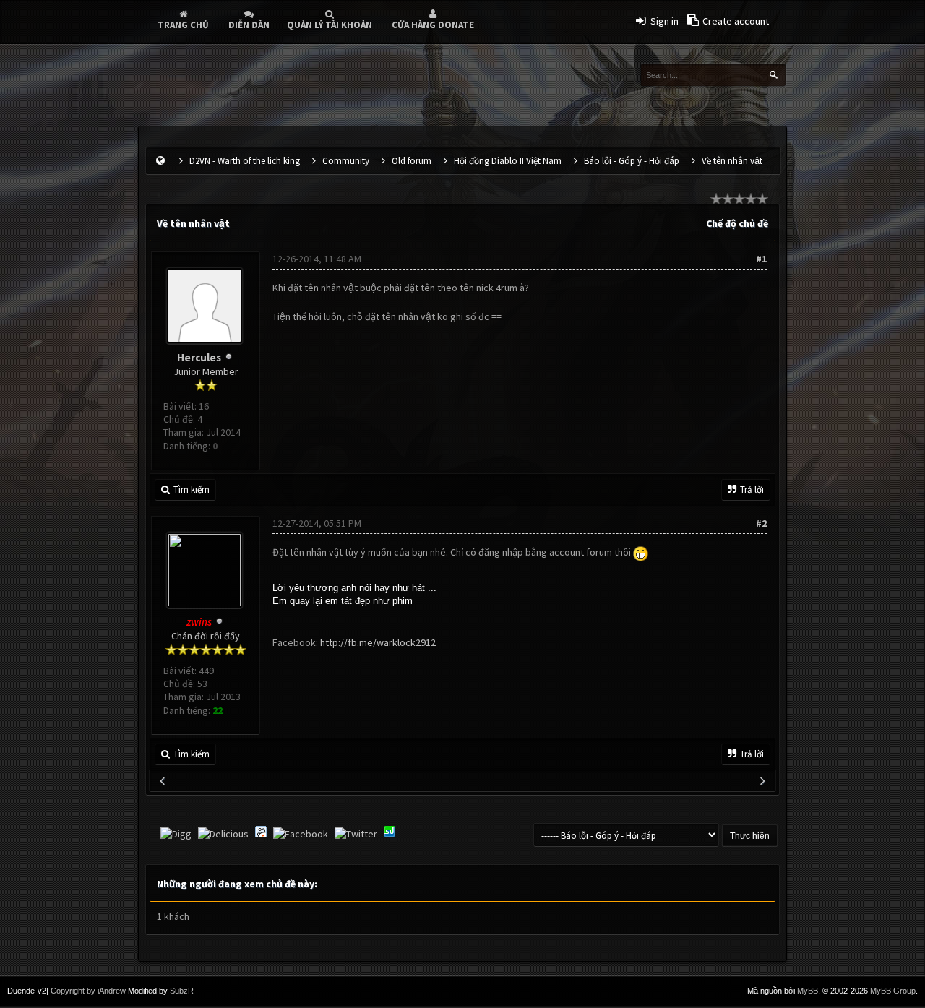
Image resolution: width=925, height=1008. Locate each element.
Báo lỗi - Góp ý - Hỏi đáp (631, 161)
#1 (761, 258)
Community (345, 161)
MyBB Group (893, 990)
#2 (761, 523)
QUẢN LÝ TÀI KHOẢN (329, 25)
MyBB (807, 990)
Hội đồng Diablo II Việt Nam (508, 161)
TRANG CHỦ (183, 25)
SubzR (182, 990)
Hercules (199, 357)
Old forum (411, 161)
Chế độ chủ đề (737, 223)
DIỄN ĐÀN (249, 25)
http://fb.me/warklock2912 (378, 642)
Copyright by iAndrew (88, 990)
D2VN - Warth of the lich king (244, 161)
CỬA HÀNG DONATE (433, 25)
